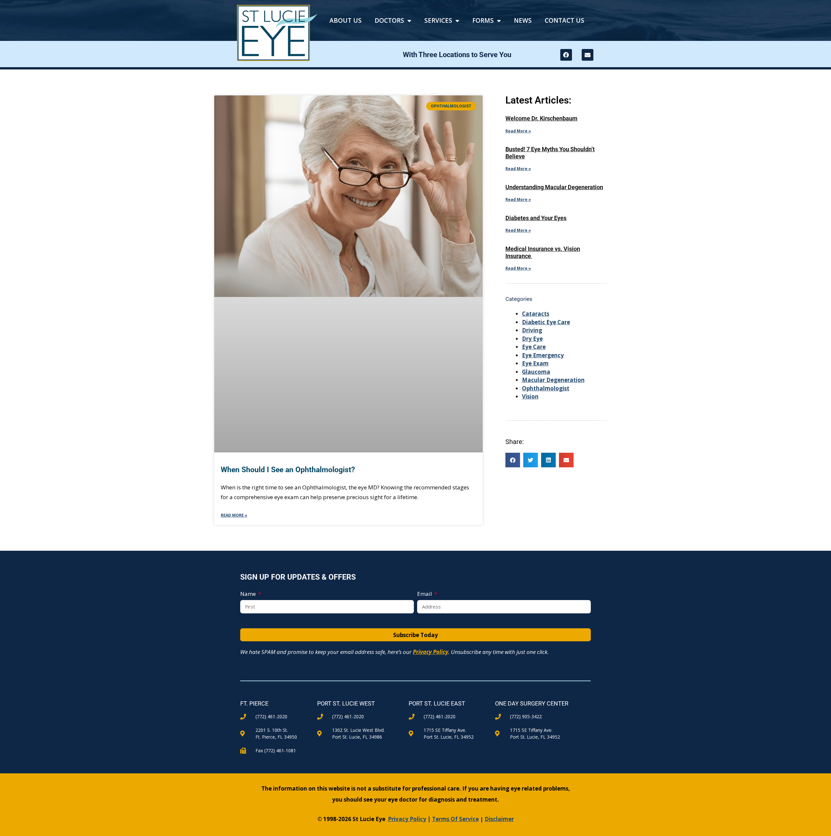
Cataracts (535, 313)
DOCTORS (389, 20)
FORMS (483, 20)
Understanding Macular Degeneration (554, 187)
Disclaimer (499, 819)
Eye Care (534, 346)
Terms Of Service (455, 819)
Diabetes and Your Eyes (535, 218)
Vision (530, 396)
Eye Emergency (543, 355)
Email (425, 593)
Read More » (234, 515)
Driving (532, 330)
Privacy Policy (430, 652)
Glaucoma (536, 371)
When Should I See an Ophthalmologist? (289, 469)
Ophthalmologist (545, 388)
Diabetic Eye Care (546, 322)
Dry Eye (532, 338)
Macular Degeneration (553, 380)
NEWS (523, 20)
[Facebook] (566, 55)
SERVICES (438, 20)
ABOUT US (345, 20)
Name (248, 593)
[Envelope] (587, 55)
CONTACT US (564, 20)
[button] (512, 460)
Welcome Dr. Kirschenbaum (541, 118)
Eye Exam (535, 363)
